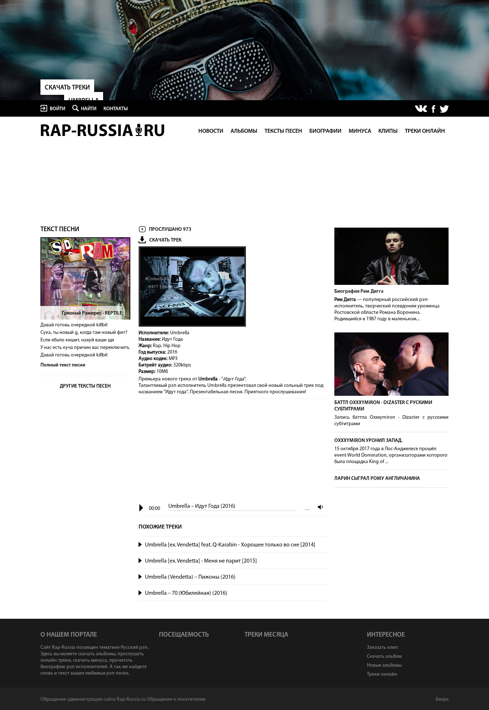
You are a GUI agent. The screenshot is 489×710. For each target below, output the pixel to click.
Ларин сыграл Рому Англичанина (377, 478)
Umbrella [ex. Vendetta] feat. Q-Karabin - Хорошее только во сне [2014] (230, 545)
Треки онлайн (425, 131)
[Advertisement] (232, 451)
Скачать (319, 545)
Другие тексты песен (85, 386)
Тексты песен (283, 131)
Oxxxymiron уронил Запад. (368, 440)
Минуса (360, 131)
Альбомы (244, 131)
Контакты (115, 109)
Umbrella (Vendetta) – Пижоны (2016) (190, 577)
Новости (210, 131)
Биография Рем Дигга (358, 291)
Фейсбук (433, 109)
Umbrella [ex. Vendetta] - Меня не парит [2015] (201, 561)
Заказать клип (382, 647)
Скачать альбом (384, 656)
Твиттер (444, 109)
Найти (88, 109)
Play (141, 508)
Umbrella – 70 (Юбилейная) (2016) (186, 593)
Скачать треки (67, 88)
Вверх (442, 699)
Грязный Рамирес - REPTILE (92, 313)
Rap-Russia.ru (103, 130)
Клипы (388, 131)
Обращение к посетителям (176, 699)
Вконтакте (421, 109)
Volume (318, 507)
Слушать (140, 544)
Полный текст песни (62, 365)
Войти (57, 109)
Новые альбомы (384, 665)
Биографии (325, 131)
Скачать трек (165, 240)
